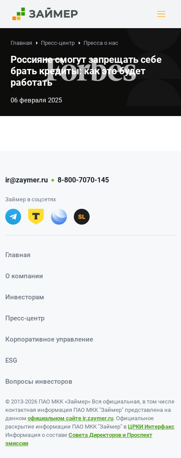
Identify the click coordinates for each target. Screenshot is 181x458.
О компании (24, 276)
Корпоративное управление (49, 339)
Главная (21, 43)
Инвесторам (24, 297)
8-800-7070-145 (83, 180)
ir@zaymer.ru (26, 180)
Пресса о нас (100, 43)
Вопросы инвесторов (38, 381)
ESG (11, 360)
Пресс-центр (58, 43)
